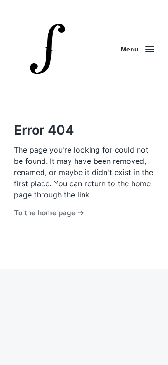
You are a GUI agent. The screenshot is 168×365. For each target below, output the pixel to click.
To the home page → (49, 212)
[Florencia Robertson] (47, 49)
